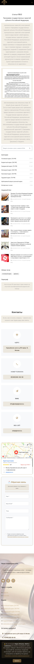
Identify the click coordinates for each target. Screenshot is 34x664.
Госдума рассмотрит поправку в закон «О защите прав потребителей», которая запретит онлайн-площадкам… (20, 207)
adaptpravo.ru (17, 431)
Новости (5, 593)
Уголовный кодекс (6, 273)
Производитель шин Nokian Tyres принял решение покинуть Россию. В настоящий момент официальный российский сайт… (21, 219)
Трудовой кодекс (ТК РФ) (17, 177)
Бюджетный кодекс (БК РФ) (17, 162)
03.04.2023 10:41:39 (16, 211)
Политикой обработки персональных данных (17, 537)
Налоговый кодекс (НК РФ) (17, 174)
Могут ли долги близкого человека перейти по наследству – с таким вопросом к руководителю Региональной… (21, 232)
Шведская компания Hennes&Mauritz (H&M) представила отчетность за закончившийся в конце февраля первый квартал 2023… (21, 256)
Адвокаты (16, 273)
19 (12, 201)
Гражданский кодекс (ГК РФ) (17, 166)
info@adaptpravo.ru (17, 404)
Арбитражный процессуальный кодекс (17, 181)
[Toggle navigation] (31, 3)
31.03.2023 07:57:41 (16, 248)
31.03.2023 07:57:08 (16, 260)
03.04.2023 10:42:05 (16, 199)
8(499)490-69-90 (17, 377)
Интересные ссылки (17, 185)
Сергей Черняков (27, 199)
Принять (17, 661)
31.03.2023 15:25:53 (16, 223)
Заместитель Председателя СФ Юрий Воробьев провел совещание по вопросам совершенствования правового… (21, 244)
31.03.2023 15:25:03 (16, 236)
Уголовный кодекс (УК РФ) (17, 158)
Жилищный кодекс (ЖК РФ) (17, 170)
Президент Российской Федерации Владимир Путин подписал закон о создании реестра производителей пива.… (21, 195)
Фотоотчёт (6, 596)
